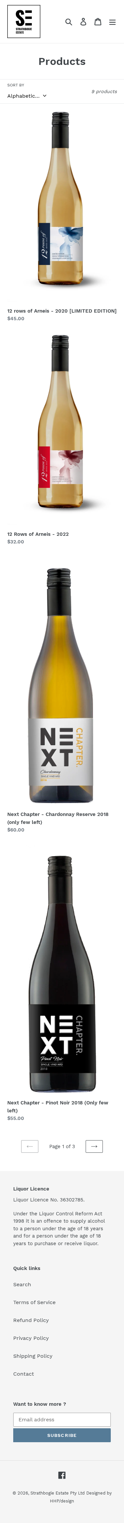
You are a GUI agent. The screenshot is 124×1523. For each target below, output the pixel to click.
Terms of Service (34, 1302)
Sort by (15, 85)
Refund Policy (31, 1320)
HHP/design (62, 1500)
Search (22, 1284)
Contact (23, 1374)
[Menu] (112, 21)
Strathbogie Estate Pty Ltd (57, 1493)
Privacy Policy (31, 1338)
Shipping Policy (33, 1356)
